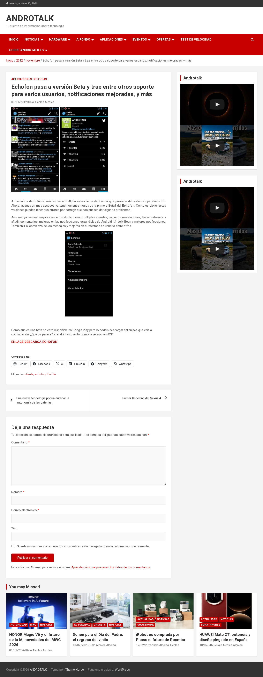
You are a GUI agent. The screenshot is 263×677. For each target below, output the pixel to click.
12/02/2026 (144, 645)
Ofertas (164, 39)
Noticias (32, 39)
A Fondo (83, 39)
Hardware (58, 39)
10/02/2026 (207, 645)
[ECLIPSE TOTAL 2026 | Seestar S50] (217, 104)
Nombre (17, 492)
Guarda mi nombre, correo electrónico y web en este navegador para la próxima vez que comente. (83, 546)
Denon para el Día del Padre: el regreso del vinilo (98, 637)
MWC (33, 624)
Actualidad (18, 624)
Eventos (140, 39)
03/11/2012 (19, 102)
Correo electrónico (25, 510)
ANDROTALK (30, 18)
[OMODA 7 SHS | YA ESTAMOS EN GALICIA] (217, 145)
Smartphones (210, 624)
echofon (40, 374)
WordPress (122, 669)
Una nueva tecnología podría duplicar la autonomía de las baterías (42, 400)
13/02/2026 (80, 645)
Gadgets (100, 624)
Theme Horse (74, 669)
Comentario (20, 442)
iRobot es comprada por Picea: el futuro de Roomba (160, 637)
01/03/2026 (17, 650)
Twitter (51, 374)
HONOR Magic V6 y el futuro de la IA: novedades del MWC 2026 (35, 639)
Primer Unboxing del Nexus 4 (141, 398)
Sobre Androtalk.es (26, 50)
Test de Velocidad (195, 39)
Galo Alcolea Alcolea (41, 102)
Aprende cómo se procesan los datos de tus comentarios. (111, 567)
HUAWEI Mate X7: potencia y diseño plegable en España (225, 637)
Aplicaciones (111, 39)
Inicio (13, 39)
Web (14, 528)
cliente (29, 374)
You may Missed (24, 586)
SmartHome (145, 624)
